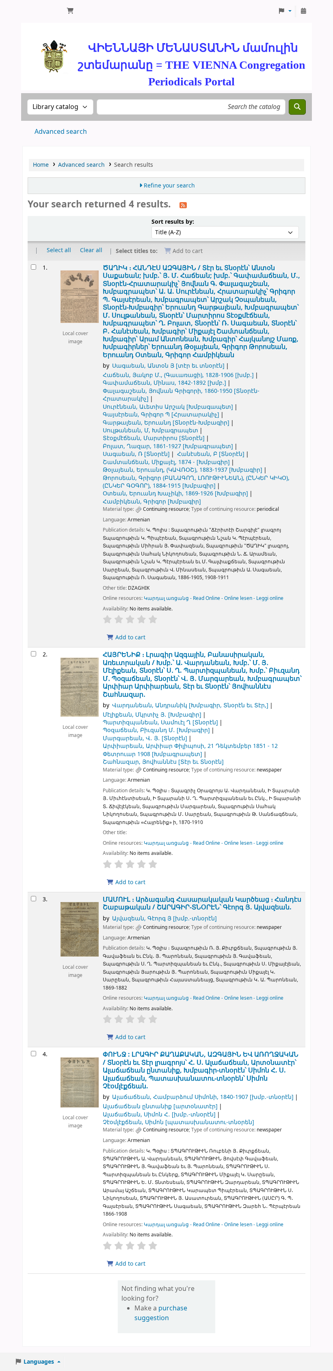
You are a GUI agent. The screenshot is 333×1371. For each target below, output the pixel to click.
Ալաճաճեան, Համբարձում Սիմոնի (203, 1097)
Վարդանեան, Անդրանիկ (190, 705)
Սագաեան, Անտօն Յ (168, 366)
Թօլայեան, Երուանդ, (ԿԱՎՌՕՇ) (182, 470)
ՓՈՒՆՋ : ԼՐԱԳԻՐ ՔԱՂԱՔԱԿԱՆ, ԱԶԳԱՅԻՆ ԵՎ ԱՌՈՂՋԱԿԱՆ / (200, 1070)
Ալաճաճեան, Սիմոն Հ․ (159, 1114)
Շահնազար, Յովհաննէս (163, 762)
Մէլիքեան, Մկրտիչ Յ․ (152, 715)
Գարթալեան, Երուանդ (166, 422)
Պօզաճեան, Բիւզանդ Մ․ (156, 730)
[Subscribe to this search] (183, 205)
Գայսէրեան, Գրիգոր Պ (161, 414)
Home (41, 165)
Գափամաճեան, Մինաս (164, 383)
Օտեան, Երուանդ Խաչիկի (175, 493)
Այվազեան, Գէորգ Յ (164, 918)
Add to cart (129, 637)
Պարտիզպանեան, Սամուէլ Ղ (160, 722)
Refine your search (169, 185)
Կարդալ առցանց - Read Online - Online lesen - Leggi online (213, 598)
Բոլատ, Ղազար (168, 446)
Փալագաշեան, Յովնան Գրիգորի (181, 395)
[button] (70, 11)
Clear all (91, 250)
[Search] (297, 107)
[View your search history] (303, 11)
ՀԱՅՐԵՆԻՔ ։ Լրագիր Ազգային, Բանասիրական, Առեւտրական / (202, 674)
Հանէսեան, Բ (210, 454)
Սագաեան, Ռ (136, 454)
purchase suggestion (160, 1313)
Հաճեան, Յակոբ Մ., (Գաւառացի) (178, 375)
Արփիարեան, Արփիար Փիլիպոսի (190, 750)
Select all (59, 250)
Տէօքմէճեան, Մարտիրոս (154, 438)
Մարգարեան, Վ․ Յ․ (145, 738)
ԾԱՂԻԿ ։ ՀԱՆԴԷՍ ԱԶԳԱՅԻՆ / (201, 311)
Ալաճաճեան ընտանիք (160, 1106)
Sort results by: (172, 222)
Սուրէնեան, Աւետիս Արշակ (168, 407)
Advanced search (61, 132)
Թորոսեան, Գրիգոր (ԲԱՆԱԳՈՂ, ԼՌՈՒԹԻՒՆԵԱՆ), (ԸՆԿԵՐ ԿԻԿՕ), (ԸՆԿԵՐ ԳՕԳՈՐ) (196, 482)
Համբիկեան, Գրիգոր (152, 501)
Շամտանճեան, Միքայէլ (166, 462)
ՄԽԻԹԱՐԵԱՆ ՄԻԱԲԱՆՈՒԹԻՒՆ (43, 11)
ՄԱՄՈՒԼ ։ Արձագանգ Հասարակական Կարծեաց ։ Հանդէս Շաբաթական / (202, 903)
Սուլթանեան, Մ (150, 430)
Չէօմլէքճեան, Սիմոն (178, 1122)
